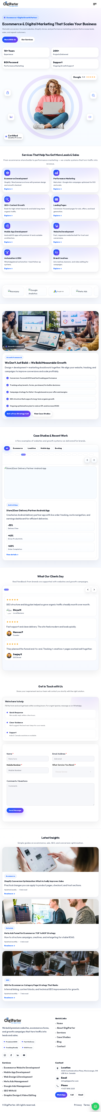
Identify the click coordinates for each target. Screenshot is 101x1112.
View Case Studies (42, 414)
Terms (87, 1105)
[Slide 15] (85, 455)
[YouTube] (24, 1055)
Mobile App (45, 448)
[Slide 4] (23, 455)
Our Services (27, 39)
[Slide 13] (74, 455)
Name (10, 754)
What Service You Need (64, 765)
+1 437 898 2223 (68, 1088)
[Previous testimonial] (88, 589)
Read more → (9, 894)
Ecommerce (18, 448)
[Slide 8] (46, 455)
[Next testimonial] (94, 589)
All (7, 448)
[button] (95, 1106)
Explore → (8, 189)
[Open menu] (95, 4)
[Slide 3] (17, 455)
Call (72, 1095)
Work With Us (10, 39)
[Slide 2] (12, 455)
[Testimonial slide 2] (12, 590)
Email (80, 1095)
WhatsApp (61, 1095)
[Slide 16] (91, 455)
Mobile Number (14, 765)
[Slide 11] (63, 455)
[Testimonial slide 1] (6, 590)
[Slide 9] (51, 455)
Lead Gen (32, 448)
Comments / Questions (17, 781)
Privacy (78, 1105)
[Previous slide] (87, 460)
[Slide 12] (68, 455)
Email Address (59, 754)
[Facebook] (11, 1055)
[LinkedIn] (17, 1055)
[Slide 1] (6, 455)
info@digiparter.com (69, 1081)
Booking (58, 448)
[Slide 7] (40, 455)
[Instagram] (4, 1055)
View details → (12, 555)
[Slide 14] (80, 455)
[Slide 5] (29, 455)
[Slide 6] (34, 455)
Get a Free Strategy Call (18, 414)
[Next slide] (94, 460)
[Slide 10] (57, 455)
